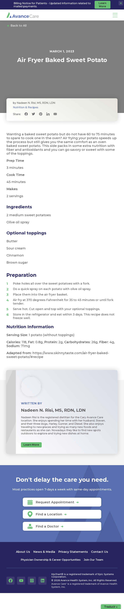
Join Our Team (93, 559)
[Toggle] (115, 15)
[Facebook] (26, 114)
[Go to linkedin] (42, 581)
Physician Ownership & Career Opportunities (51, 559)
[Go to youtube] (21, 581)
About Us (23, 552)
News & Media (44, 552)
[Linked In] (48, 114)
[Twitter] (33, 114)
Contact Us (99, 552)
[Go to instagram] (32, 581)
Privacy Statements (73, 552)
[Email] (55, 114)
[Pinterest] (40, 114)
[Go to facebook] (10, 581)
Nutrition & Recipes (25, 107)
